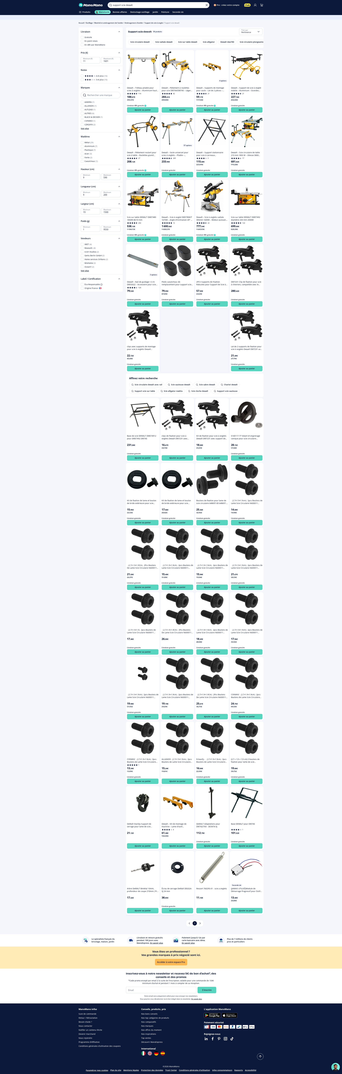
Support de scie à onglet (154, 23)
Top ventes (146, 1038)
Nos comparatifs (148, 1022)
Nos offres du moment (151, 1030)
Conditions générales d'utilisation (194, 1070)
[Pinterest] (219, 1039)
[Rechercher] (110, 5)
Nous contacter (85, 1026)
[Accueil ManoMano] (91, 5)
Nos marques (147, 1026)
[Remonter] (260, 1056)
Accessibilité (250, 1070)
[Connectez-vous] (255, 5)
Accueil (81, 23)
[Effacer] (206, 5)
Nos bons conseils (149, 1014)
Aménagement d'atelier (134, 23)
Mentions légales (131, 1070)
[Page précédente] (189, 923)
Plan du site (115, 1070)
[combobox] (250, 31)
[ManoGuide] (335, 1067)
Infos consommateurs (222, 1070)
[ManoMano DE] (156, 1053)
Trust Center (171, 1070)
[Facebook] (212, 1039)
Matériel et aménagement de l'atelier (108, 23)
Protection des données (152, 1070)
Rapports (238, 1070)
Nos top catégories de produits (155, 1018)
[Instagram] (225, 1039)
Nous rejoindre (85, 1038)
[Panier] (262, 5)
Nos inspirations (148, 1034)
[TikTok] (232, 1039)
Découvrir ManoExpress (152, 1042)
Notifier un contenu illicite (90, 1030)
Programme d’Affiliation (89, 1042)
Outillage (89, 23)
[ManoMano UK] (150, 1053)
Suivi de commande (87, 1014)
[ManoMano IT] (143, 1053)
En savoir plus (196, 999)
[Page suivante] (200, 923)
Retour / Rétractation (88, 1018)
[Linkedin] (206, 1039)
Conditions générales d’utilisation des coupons (100, 1046)
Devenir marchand (87, 1034)
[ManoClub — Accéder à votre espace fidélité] (247, 5)
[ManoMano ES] (163, 1053)
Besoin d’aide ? (85, 1022)
